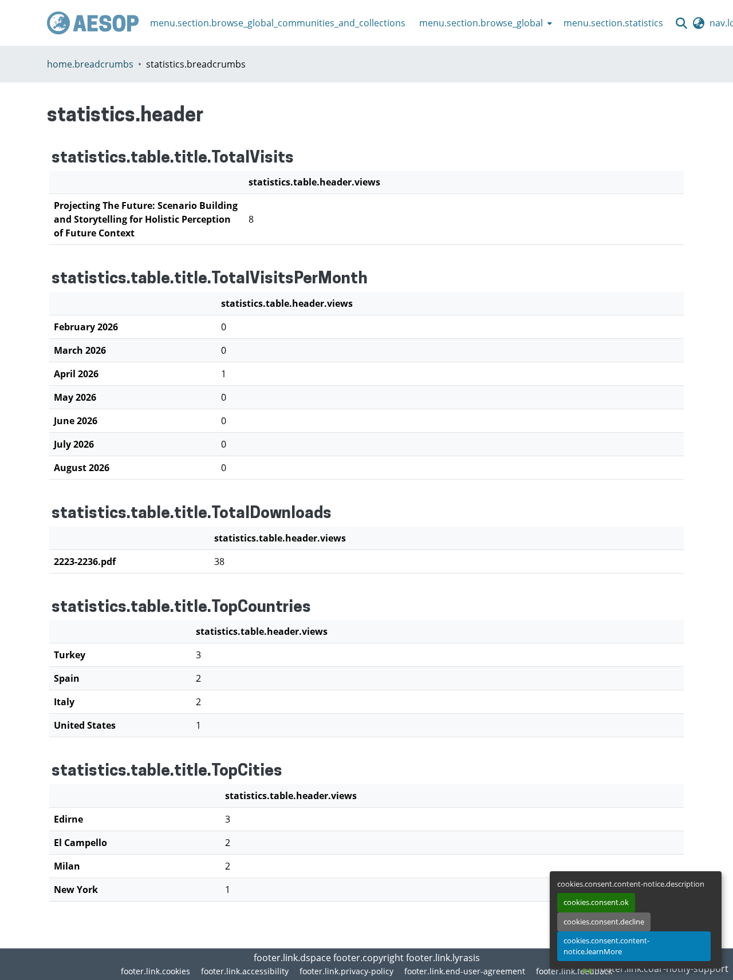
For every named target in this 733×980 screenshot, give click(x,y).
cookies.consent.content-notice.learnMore (606, 946)
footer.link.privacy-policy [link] (346, 971)
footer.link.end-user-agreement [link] (464, 971)
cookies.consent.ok (596, 902)
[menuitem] (484, 23)
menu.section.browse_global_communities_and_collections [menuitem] (277, 23)
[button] (93, 22)
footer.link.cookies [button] (155, 971)
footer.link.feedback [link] (574, 971)
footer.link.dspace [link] (292, 957)
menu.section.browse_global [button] (481, 23)
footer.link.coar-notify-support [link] (661, 968)
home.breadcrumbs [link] (90, 64)
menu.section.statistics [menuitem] (613, 23)
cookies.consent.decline (603, 921)
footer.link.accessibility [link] (245, 971)
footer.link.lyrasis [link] (443, 957)
